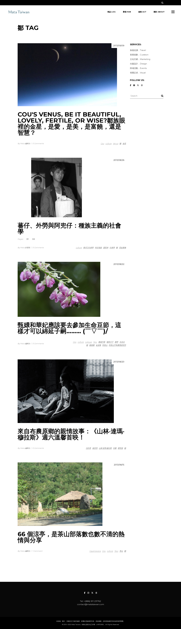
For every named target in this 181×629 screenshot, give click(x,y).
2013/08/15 (119, 464)
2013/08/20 (118, 361)
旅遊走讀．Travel (138, 50)
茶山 (121, 551)
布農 (114, 448)
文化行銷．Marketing (140, 59)
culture (108, 143)
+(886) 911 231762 (92, 601)
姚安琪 (95, 448)
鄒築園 (91, 345)
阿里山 (104, 345)
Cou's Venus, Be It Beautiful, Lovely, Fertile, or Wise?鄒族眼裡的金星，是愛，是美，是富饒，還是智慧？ (71, 123)
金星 (124, 143)
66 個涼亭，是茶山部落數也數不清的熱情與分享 (71, 537)
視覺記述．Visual (138, 72)
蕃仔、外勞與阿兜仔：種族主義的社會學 (69, 228)
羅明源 (120, 448)
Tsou (95, 342)
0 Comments (38, 143)
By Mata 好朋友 (24, 247)
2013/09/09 (118, 45)
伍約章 (88, 448)
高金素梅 (122, 247)
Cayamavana (95, 551)
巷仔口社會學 (88, 247)
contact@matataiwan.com (90, 604)
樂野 (116, 342)
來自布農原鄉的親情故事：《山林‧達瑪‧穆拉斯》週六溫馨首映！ (71, 434)
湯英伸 (105, 247)
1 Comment (37, 551)
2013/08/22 (118, 264)
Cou (102, 143)
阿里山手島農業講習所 (117, 345)
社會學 (112, 247)
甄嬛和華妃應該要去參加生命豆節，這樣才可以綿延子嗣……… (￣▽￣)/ (69, 328)
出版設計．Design (138, 63)
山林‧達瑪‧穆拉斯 (105, 448)
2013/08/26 (118, 160)
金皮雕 (98, 345)
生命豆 (122, 342)
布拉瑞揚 (98, 247)
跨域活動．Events (138, 68)
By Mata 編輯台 (24, 143)
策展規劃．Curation (139, 54)
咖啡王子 (110, 342)
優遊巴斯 (101, 342)
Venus (115, 143)
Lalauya (88, 342)
